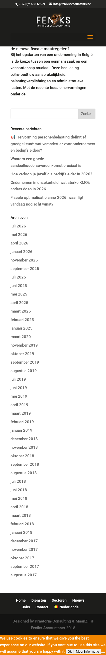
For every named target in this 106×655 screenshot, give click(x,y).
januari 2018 (21, 532)
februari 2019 (22, 422)
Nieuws (78, 600)
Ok (70, 651)
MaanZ (81, 621)
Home (21, 600)
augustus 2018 (24, 473)
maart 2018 (21, 515)
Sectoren (59, 600)
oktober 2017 (22, 558)
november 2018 (24, 447)
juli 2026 (18, 226)
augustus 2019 (24, 371)
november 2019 (24, 345)
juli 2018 (18, 481)
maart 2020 (21, 336)
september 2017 (25, 566)
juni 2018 (19, 490)
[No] (103, 652)
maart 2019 (21, 413)
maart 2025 (21, 311)
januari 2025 (21, 328)
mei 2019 (19, 396)
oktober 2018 (22, 456)
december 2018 (24, 439)
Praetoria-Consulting (53, 621)
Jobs (26, 607)
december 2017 (24, 541)
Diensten (38, 600)
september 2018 (25, 464)
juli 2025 (18, 277)
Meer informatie (87, 651)
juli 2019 (18, 379)
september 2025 (25, 268)
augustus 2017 (24, 575)
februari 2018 (22, 524)
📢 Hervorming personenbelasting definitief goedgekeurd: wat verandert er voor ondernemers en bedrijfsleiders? (53, 144)
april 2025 (19, 302)
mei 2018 (19, 498)
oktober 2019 (22, 353)
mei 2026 (19, 234)
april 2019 (19, 405)
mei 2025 (19, 294)
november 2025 (24, 260)
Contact (42, 607)
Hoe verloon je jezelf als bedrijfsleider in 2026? (51, 174)
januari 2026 (21, 251)
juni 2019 (19, 388)
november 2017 (24, 549)
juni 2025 (19, 285)
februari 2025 (22, 319)
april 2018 (19, 507)
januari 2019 (21, 430)
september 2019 (25, 362)
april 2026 (19, 243)
